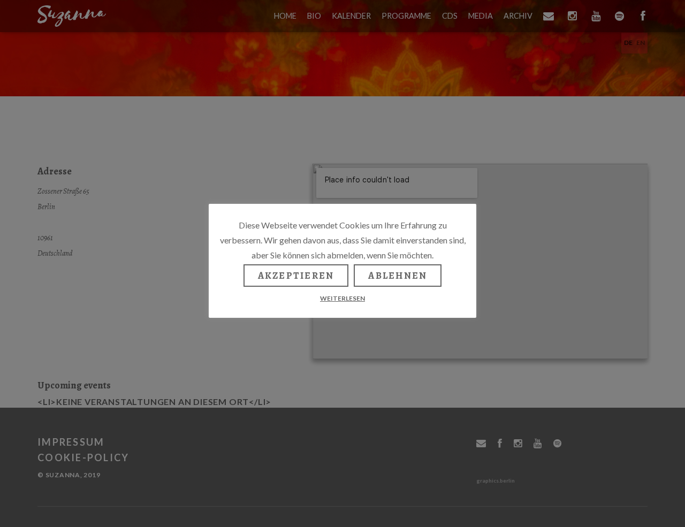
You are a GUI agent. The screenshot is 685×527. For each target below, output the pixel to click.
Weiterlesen (342, 298)
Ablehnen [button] (397, 275)
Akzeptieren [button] (296, 275)
